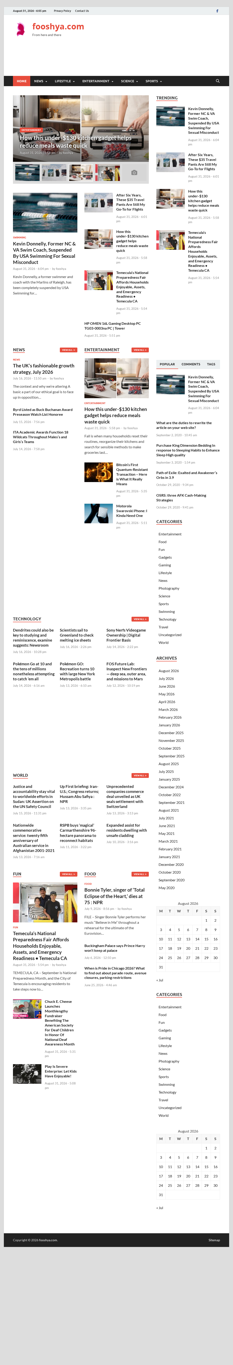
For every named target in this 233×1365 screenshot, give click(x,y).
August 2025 (169, 763)
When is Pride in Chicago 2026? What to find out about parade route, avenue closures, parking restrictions (115, 973)
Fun (15, 927)
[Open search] (217, 81)
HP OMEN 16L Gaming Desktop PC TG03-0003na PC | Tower (112, 325)
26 (179, 957)
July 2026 (166, 678)
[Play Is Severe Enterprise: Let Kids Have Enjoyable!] (27, 1067)
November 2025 (171, 740)
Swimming (19, 237)
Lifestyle (63, 81)
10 (161, 939)
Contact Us (82, 11)
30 (215, 957)
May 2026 (167, 694)
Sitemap (214, 1240)
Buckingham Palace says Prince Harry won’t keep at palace (114, 947)
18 (170, 948)
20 (188, 948)
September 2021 (172, 802)
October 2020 (170, 872)
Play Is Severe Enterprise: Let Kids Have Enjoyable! (61, 1071)
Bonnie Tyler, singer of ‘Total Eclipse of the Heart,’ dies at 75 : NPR (114, 896)
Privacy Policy (62, 11)
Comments (191, 364)
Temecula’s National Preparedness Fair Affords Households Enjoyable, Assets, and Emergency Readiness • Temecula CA (132, 286)
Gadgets (165, 557)
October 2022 (170, 794)
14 (197, 939)
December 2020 (171, 864)
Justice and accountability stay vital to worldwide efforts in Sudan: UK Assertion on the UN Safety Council (34, 796)
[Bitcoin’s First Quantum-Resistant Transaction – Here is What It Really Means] (98, 465)
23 (215, 948)
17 (161, 948)
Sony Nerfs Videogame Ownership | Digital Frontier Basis (126, 635)
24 (161, 957)
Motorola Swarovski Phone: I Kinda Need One (131, 511)
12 (179, 939)
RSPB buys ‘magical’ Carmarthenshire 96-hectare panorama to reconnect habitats (78, 833)
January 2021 (169, 856)
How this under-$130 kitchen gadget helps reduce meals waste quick (132, 241)
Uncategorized (170, 634)
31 (161, 967)
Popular (167, 364)
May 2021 (167, 833)
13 (188, 939)
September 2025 (172, 756)
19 (179, 948)
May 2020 (167, 887)
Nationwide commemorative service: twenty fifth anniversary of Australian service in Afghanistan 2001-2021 (34, 838)
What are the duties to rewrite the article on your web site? (184, 425)
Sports (152, 81)
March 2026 (168, 709)
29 (206, 957)
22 (206, 948)
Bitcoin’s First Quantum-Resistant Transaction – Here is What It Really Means (132, 474)
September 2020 (172, 880)
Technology (167, 619)
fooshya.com (58, 26)
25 (170, 957)
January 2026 (169, 725)
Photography (169, 588)
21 (197, 948)
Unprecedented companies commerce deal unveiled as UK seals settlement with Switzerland (125, 796)
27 (188, 957)
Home (21, 81)
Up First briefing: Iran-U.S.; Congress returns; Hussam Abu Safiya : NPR (79, 794)
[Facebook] (217, 11)
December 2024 (171, 787)
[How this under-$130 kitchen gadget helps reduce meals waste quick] (81, 128)
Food (88, 883)
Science (127, 81)
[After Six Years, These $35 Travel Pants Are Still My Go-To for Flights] (98, 195)
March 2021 (168, 841)
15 (206, 939)
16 (215, 939)
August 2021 (169, 810)
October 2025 (170, 748)
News (38, 81)
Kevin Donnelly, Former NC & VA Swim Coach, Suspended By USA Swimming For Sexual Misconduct (203, 120)
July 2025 (166, 771)
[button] (142, 129)
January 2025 (169, 779)
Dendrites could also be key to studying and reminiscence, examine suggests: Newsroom (33, 638)
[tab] (167, 364)
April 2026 (167, 701)
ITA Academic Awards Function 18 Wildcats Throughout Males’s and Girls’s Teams (40, 437)
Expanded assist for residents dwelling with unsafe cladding (126, 830)
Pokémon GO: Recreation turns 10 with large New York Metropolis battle (77, 671)
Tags (211, 364)
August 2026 (169, 670)
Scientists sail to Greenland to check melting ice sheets (77, 635)
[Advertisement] (137, 59)
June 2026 (167, 686)
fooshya (68, 153)
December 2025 (171, 732)
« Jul (159, 980)
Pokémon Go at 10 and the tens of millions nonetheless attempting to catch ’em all (34, 671)
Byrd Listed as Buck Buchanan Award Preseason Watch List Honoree (43, 411)
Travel (163, 627)
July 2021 (166, 818)
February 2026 (170, 717)
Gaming (165, 565)
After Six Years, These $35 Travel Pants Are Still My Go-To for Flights (130, 202)
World (164, 642)
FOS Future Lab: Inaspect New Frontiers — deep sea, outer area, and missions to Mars (126, 671)
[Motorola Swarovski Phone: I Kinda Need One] (98, 506)
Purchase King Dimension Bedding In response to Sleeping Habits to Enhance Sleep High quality (188, 450)
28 (197, 957)
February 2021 (170, 849)
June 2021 (167, 825)
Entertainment (95, 81)
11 (170, 939)
